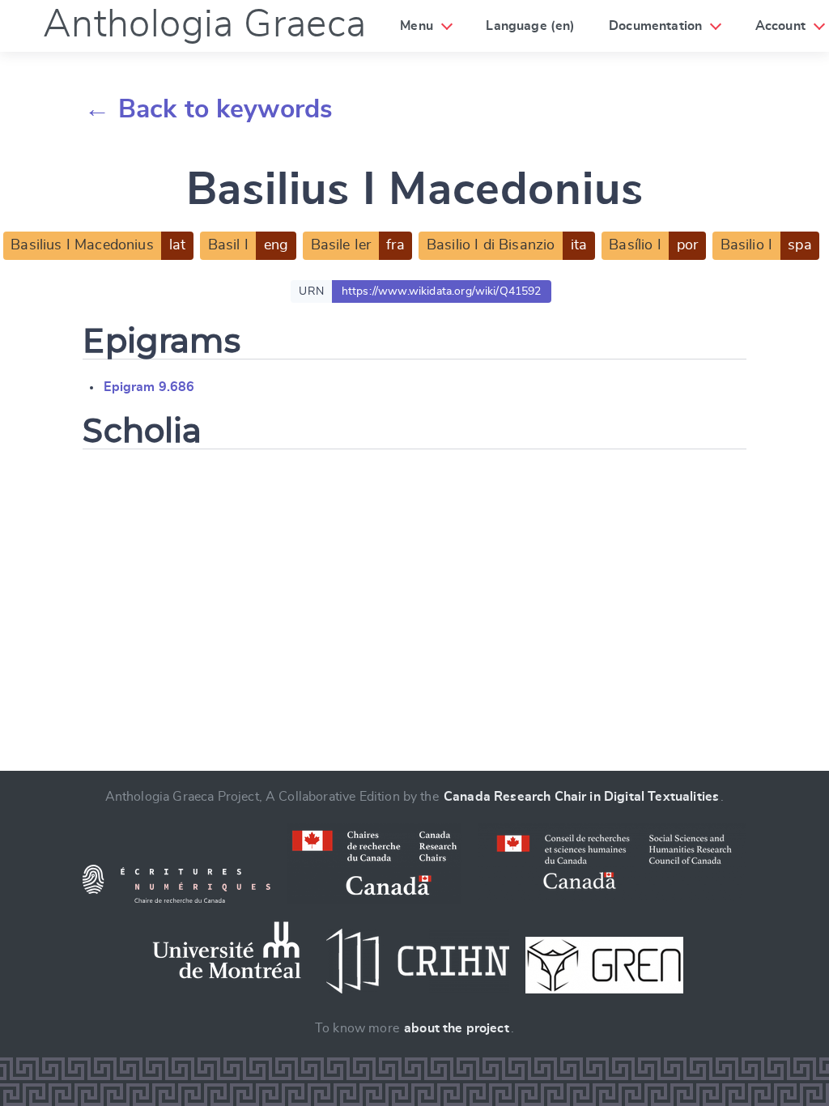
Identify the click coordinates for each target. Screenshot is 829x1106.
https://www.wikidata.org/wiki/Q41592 (442, 291)
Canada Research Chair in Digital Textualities (581, 796)
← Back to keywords (208, 109)
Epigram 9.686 (149, 387)
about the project (456, 1028)
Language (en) (530, 25)
